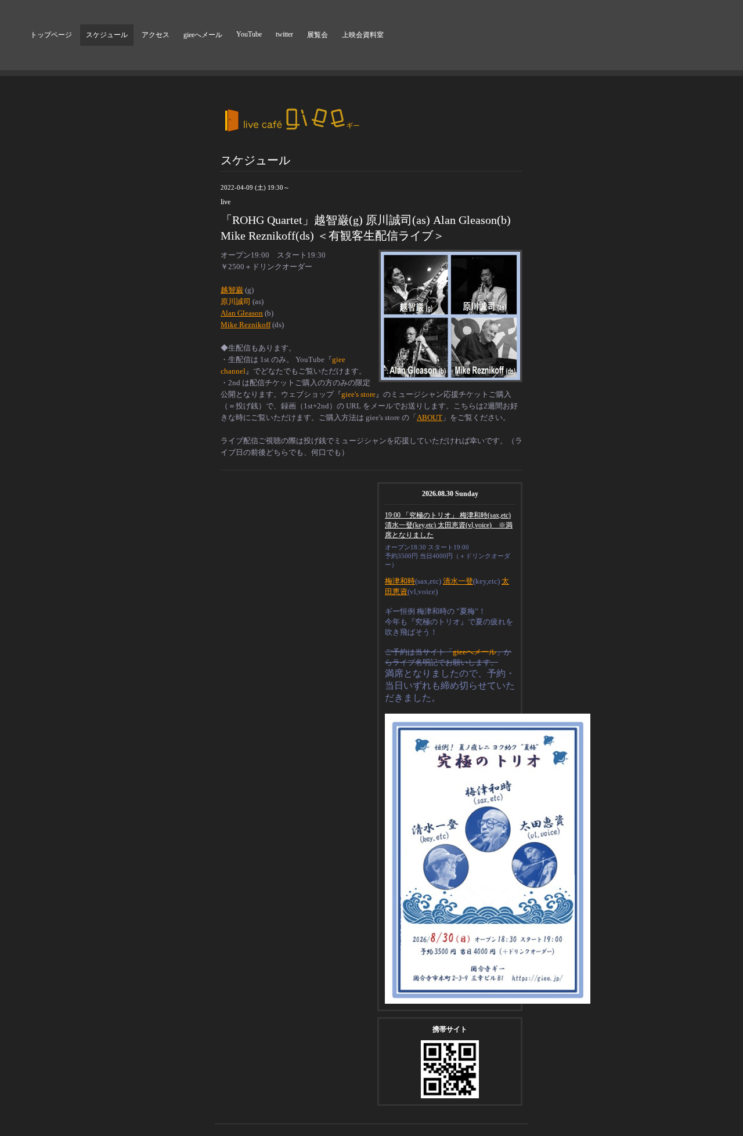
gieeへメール (202, 35)
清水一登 (458, 581)
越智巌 (232, 289)
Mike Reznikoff (245, 324)
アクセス (155, 35)
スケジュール (107, 35)
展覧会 (317, 35)
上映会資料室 (363, 35)
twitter (284, 34)
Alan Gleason (242, 313)
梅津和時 (400, 581)
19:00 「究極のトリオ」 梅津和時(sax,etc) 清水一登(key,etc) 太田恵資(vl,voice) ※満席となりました (449, 525)
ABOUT (429, 417)
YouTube (249, 34)
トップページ (51, 35)
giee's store (358, 394)
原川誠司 (236, 301)
